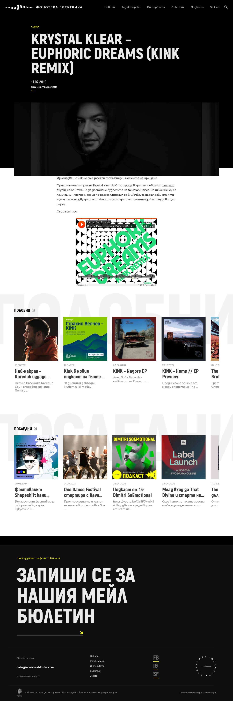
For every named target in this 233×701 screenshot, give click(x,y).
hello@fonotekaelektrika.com (35, 667)
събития (177, 7)
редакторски (131, 7)
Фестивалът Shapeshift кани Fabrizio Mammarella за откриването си (35, 492)
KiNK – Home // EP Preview (180, 374)
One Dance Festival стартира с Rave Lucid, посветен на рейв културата (83, 492)
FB (156, 657)
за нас (214, 7)
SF (156, 674)
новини (109, 7)
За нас (93, 676)
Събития (95, 671)
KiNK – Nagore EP (130, 371)
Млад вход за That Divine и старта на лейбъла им (181, 492)
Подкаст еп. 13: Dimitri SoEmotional (132, 492)
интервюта (156, 7)
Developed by (187, 692)
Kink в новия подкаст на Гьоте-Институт (83, 374)
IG (155, 666)
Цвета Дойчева (47, 86)
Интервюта (97, 666)
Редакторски (97, 661)
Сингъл (35, 26)
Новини (94, 656)
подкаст (197, 7)
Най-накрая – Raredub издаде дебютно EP (31, 374)
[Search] (226, 7)
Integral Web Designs (205, 692)
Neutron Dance (138, 190)
